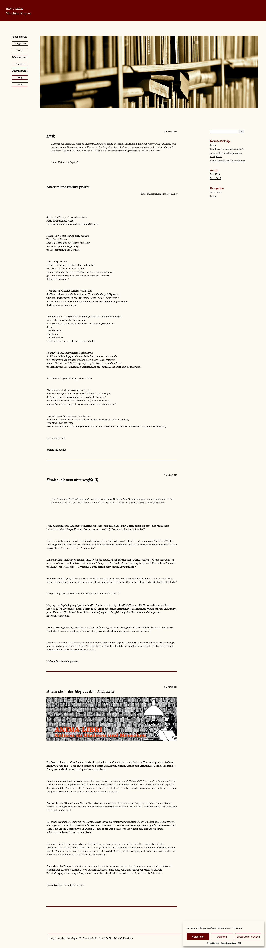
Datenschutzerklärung (228, 943)
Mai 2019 (215, 174)
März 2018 (215, 178)
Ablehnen (222, 936)
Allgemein (215, 192)
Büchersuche (20, 36)
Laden (19, 50)
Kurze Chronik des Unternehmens (227, 160)
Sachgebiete (19, 43)
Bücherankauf (20, 57)
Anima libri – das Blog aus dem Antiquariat (80, 691)
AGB (239, 943)
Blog (19, 77)
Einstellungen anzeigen (248, 936)
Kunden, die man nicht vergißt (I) (72, 479)
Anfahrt (19, 63)
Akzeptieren (198, 936)
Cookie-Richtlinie (213, 943)
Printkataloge (20, 70)
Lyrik (50, 136)
